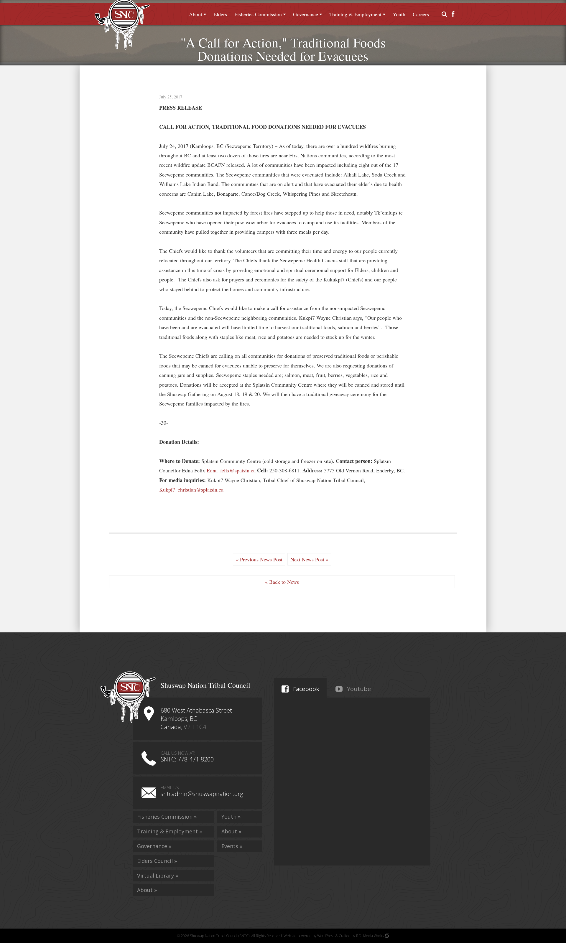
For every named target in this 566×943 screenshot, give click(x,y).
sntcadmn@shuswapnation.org (202, 794)
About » (147, 889)
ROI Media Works (370, 935)
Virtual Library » (157, 875)
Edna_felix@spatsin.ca (231, 470)
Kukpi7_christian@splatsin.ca (191, 489)
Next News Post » (309, 559)
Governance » (154, 846)
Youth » (231, 816)
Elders (220, 14)
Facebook (305, 689)
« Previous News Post (259, 559)
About (195, 14)
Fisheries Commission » (167, 816)
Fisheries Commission (258, 14)
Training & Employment (355, 14)
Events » (231, 846)
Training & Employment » (169, 831)
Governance (305, 14)
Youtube (358, 689)
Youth (399, 14)
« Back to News (282, 581)
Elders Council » (157, 860)
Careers (421, 14)
